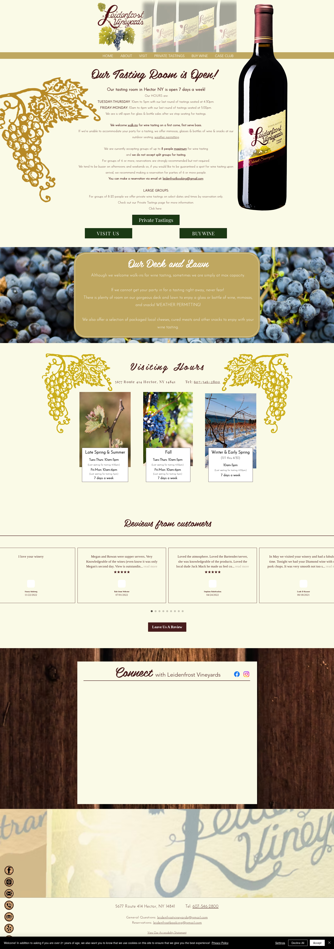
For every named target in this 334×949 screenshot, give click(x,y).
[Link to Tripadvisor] (9, 917)
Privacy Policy (220, 943)
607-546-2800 (207, 381)
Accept (317, 943)
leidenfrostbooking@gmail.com (183, 178)
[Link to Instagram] (246, 674)
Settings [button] (280, 943)
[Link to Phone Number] (9, 905)
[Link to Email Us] (9, 893)
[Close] (329, 943)
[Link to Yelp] (9, 928)
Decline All (297, 943)
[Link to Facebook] (237, 674)
